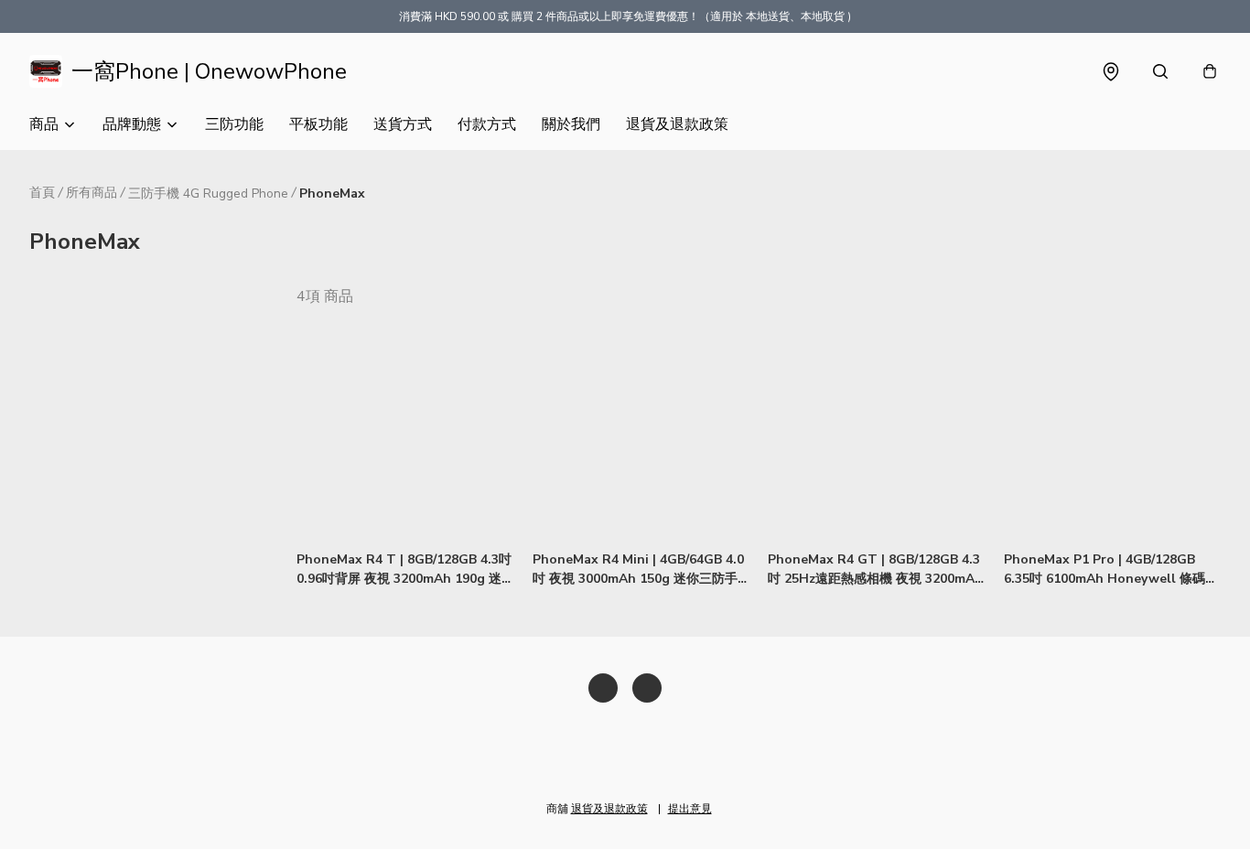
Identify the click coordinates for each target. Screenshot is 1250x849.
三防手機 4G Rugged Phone (208, 193)
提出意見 (690, 808)
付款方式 (487, 124)
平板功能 (318, 124)
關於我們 (571, 124)
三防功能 (234, 124)
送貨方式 (402, 124)
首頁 (42, 192)
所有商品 (91, 192)
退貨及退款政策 (677, 124)
